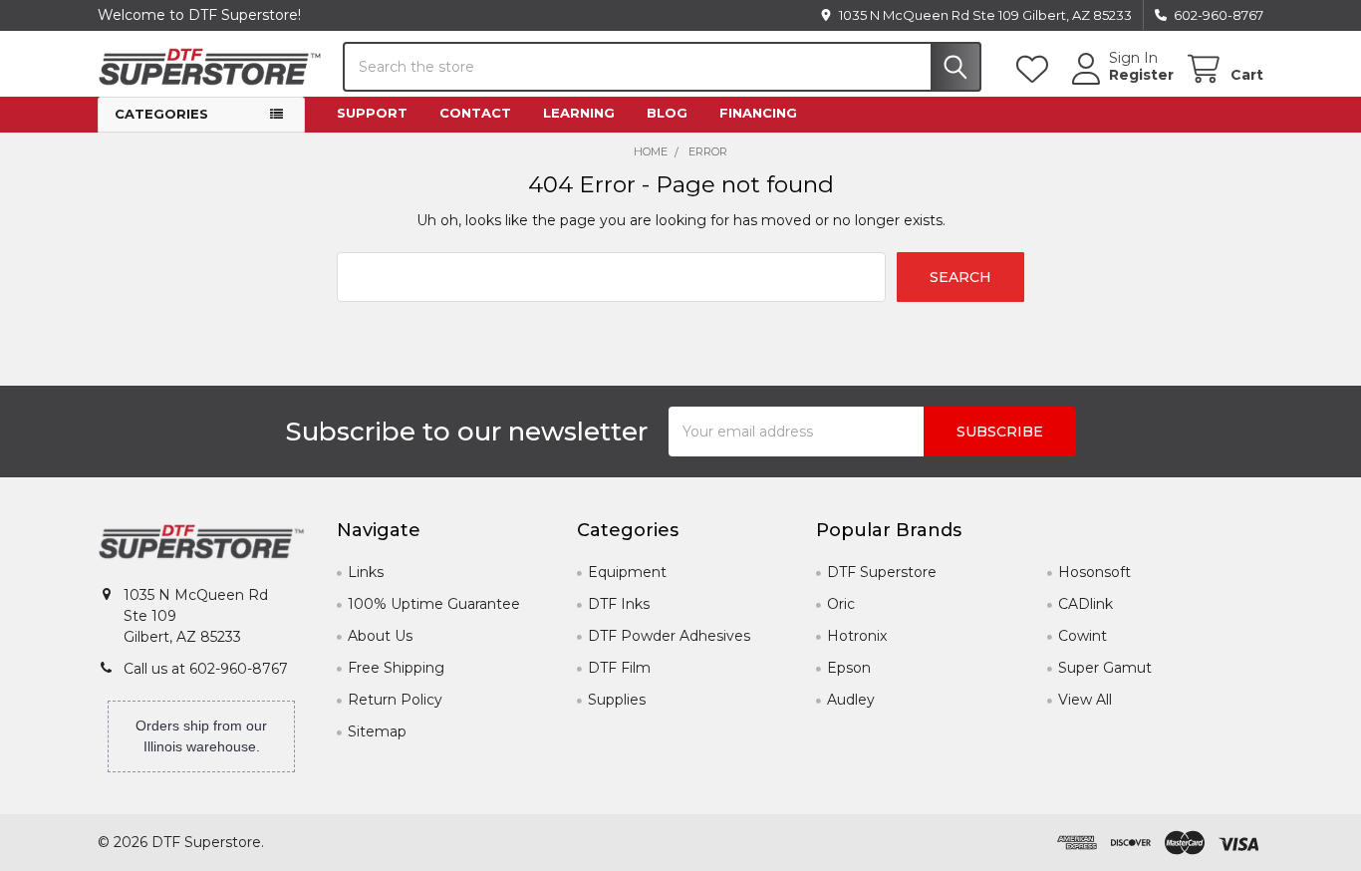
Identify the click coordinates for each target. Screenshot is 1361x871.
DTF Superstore (882, 572)
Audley (851, 700)
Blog (667, 113)
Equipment (627, 572)
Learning (579, 113)
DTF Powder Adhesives (669, 636)
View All (1085, 700)
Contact (475, 113)
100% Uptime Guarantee (434, 604)
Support (372, 113)
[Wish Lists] (1036, 69)
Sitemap (377, 731)
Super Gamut (1105, 668)
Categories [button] (161, 114)
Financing (758, 113)
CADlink (1085, 604)
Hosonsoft (1094, 572)
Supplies (617, 700)
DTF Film (619, 668)
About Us (380, 636)
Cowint (1082, 636)
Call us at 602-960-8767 (206, 669)
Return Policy (395, 700)
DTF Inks (619, 604)
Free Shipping (396, 668)
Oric (841, 604)
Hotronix (857, 636)
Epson (849, 668)
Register (1141, 75)
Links (366, 572)
